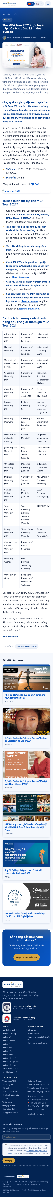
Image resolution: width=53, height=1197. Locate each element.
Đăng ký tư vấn (8, 1105)
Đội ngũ (5, 1088)
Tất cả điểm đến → (10, 1068)
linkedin (40, 1114)
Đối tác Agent (33, 1030)
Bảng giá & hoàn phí (10, 1112)
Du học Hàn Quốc (9, 1058)
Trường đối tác (33, 1033)
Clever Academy (20, 276)
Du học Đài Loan (9, 1065)
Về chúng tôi (7, 1084)
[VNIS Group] (23, 1176)
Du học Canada (8, 1041)
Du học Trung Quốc (10, 1062)
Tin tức (14, 14)
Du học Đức (7, 1051)
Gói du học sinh (8, 1030)
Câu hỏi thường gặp (10, 1095)
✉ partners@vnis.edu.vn (37, 1099)
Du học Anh (7, 1047)
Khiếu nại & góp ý (34, 1081)
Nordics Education (29, 308)
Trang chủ (6, 14)
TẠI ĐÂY (35, 184)
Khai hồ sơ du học (9, 1109)
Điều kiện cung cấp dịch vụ (38, 1091)
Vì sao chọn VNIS (9, 1081)
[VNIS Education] (9, 4)
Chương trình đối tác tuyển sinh (38, 1038)
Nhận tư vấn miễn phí (26, 957)
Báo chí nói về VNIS (10, 1091)
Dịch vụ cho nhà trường (37, 1043)
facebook (31, 1114)
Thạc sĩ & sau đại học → (27, 646)
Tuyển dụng (7, 1102)
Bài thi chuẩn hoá (9, 1072)
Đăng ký (8, 1160)
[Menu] (48, 3)
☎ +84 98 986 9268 (35, 1096)
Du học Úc (6, 1044)
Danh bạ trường (9, 1033)
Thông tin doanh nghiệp (37, 1088)
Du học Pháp (7, 1054)
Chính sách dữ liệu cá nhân (38, 1084)
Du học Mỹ (6, 1037)
